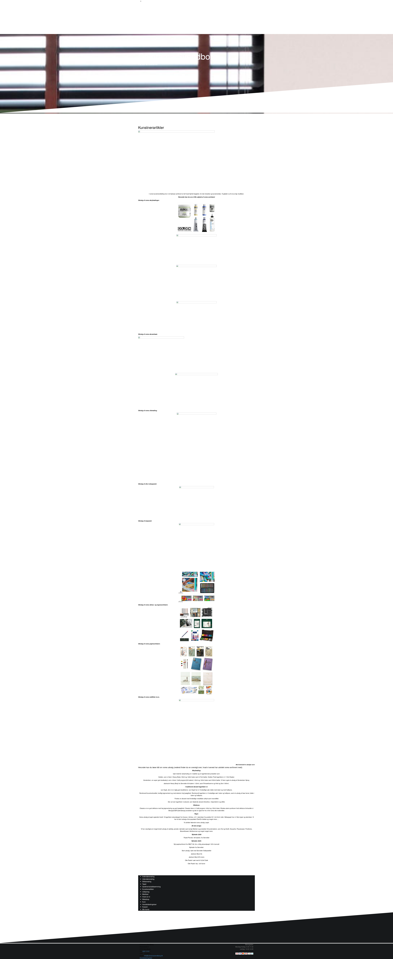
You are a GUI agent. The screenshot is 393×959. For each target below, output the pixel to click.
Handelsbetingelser (149, 904)
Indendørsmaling (148, 876)
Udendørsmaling (148, 879)
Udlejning (145, 892)
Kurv (144, 902)
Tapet (144, 884)
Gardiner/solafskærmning (151, 886)
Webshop (145, 899)
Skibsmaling (146, 881)
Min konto (145, 909)
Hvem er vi (146, 897)
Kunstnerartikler (148, 889)
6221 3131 (146, 951)
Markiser (145, 894)
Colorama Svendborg (178, 56)
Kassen (145, 907)
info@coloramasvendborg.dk (153, 956)
